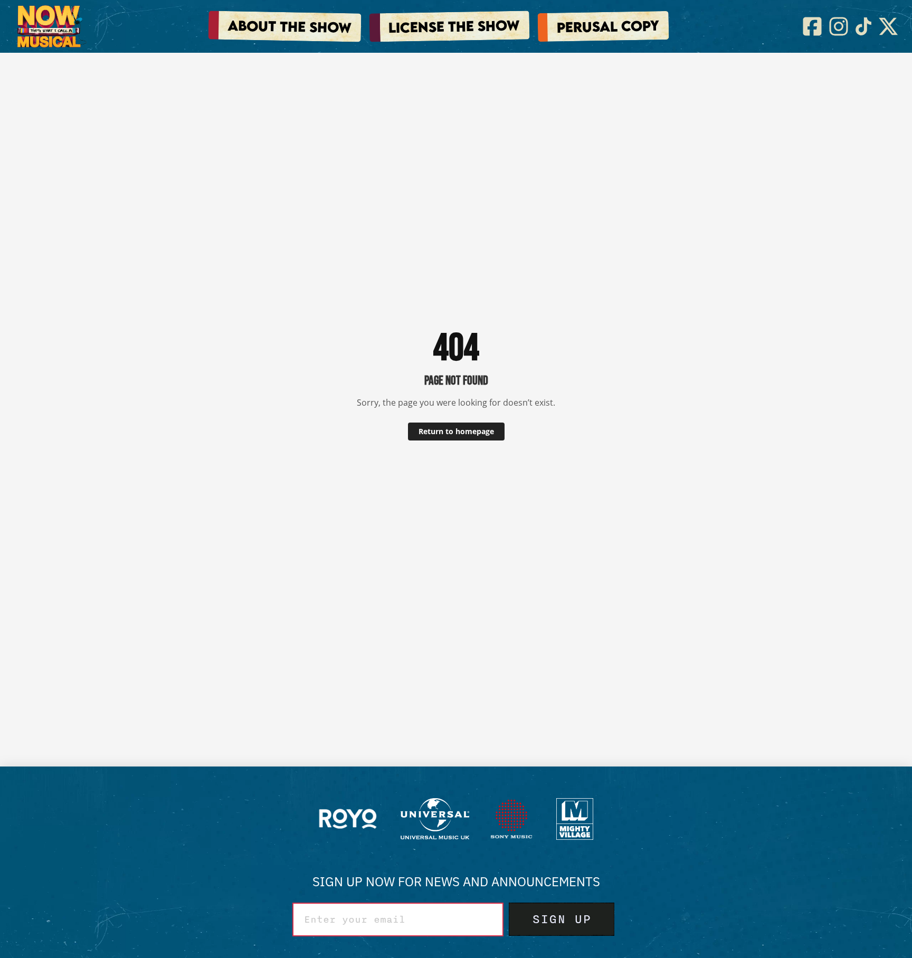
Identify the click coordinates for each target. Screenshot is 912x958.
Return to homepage (456, 431)
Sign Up (561, 919)
